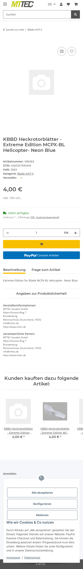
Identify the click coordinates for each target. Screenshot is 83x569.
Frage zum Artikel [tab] (46, 270)
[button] (61, 4)
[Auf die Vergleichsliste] (62, 51)
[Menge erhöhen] (75, 233)
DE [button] (50, 4)
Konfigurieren (42, 503)
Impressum (13, 557)
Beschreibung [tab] (14, 270)
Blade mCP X (25, 173)
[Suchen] (75, 14)
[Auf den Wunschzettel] (72, 51)
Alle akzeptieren (42, 492)
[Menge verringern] (7, 233)
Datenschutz (32, 557)
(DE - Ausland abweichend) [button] (44, 217)
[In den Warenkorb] (6, 42)
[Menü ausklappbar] (5, 2)
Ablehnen (42, 515)
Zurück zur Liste (15, 29)
